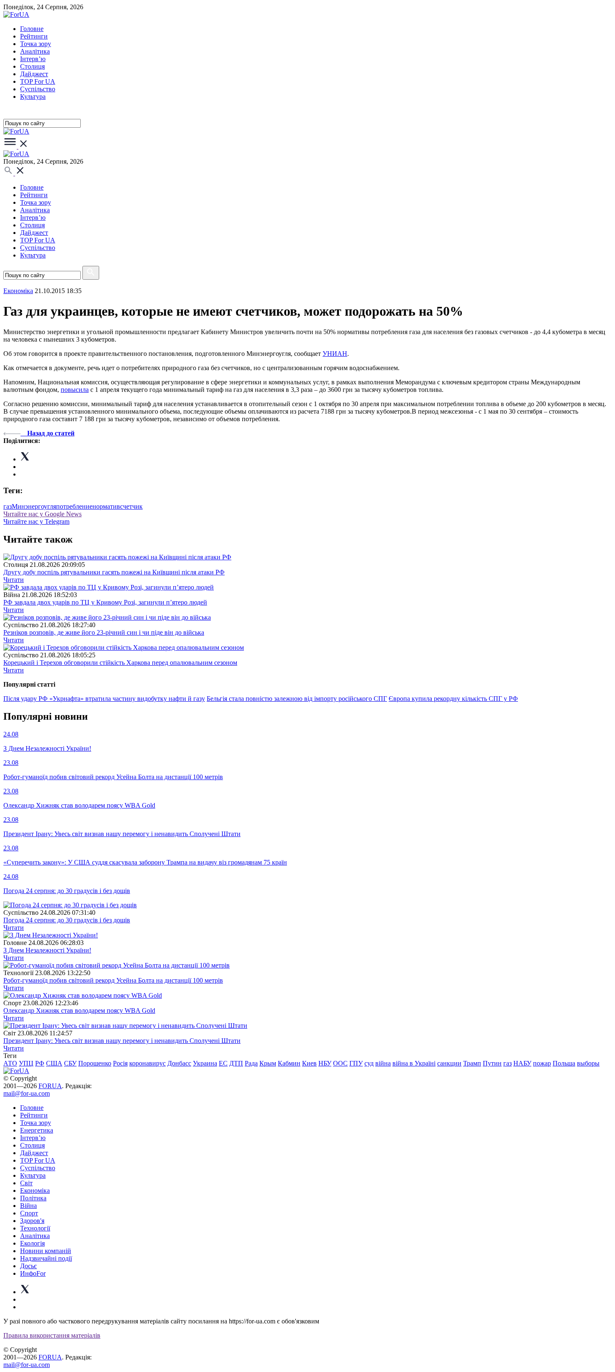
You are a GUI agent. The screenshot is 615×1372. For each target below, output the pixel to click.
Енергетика (36, 1130)
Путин (492, 1063)
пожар (542, 1063)
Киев (309, 1063)
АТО (10, 1063)
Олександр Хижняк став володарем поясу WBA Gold (79, 1010)
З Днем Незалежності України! (47, 950)
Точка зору (35, 43)
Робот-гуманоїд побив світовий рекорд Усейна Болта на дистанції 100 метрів (113, 980)
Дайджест (34, 73)
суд (369, 1063)
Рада (251, 1063)
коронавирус (147, 1063)
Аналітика (35, 51)
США (54, 1063)
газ (7, 506)
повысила (75, 389)
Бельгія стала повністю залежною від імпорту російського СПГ (297, 698)
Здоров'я (32, 1220)
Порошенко (94, 1063)
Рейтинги (34, 36)
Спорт (29, 1213)
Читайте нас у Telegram (36, 521)
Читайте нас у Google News (42, 513)
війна (383, 1063)
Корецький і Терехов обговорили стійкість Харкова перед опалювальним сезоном (120, 662)
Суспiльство (37, 89)
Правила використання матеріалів (51, 1335)
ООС (340, 1063)
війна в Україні (414, 1063)
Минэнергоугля (34, 506)
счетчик (131, 506)
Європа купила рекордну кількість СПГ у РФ (453, 698)
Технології (35, 1228)
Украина (205, 1063)
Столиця (32, 66)
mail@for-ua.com (26, 1093)
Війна (28, 1205)
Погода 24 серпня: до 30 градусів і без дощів (66, 920)
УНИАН (335, 353)
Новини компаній (45, 1250)
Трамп (472, 1063)
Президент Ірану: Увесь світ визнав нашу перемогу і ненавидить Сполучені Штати (122, 1040)
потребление (74, 506)
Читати (13, 579)
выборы (588, 1063)
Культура (33, 96)
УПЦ (26, 1063)
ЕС (223, 1063)
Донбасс (179, 1063)
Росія (120, 1063)
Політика (33, 1198)
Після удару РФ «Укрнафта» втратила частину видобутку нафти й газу (104, 698)
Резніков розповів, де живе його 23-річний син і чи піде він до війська (103, 632)
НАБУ (522, 1063)
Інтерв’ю (33, 58)
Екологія (32, 1243)
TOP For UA (37, 81)
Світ (26, 1183)
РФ (39, 1063)
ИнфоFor (33, 1273)
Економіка (18, 290)
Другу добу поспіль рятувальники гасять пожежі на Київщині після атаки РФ (114, 572)
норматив (106, 506)
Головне (32, 28)
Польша (564, 1063)
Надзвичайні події (46, 1258)
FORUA (50, 1085)
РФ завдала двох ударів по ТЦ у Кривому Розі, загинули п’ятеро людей (105, 602)
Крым (267, 1063)
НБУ (324, 1063)
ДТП (236, 1063)
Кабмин (289, 1063)
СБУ (70, 1063)
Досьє (28, 1265)
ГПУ (356, 1063)
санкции (449, 1063)
